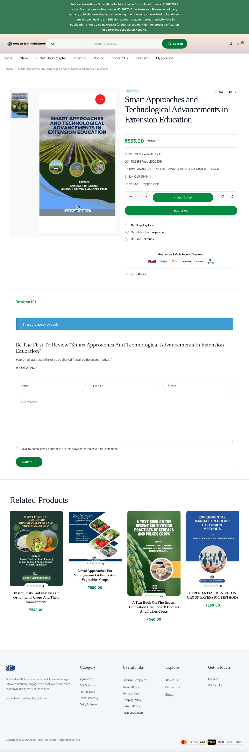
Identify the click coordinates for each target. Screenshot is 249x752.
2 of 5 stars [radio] (21, 373)
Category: (131, 274)
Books (142, 274)
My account (164, 58)
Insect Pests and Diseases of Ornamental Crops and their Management (36, 597)
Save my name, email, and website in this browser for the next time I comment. (69, 449)
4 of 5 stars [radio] (29, 373)
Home (8, 58)
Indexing (80, 58)
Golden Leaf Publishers (42, 739)
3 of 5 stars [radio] (25, 373)
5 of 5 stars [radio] (32, 373)
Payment (142, 58)
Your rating (26, 368)
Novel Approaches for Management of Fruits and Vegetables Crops (95, 575)
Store (24, 58)
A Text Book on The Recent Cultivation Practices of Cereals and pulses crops (154, 606)
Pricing (99, 58)
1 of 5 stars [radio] (17, 373)
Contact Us (120, 58)
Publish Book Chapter (51, 58)
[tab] (26, 302)
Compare (232, 196)
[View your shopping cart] (239, 43)
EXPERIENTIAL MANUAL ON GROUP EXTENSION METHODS (212, 595)
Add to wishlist (223, 196)
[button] (115, 93)
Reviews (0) (26, 301)
